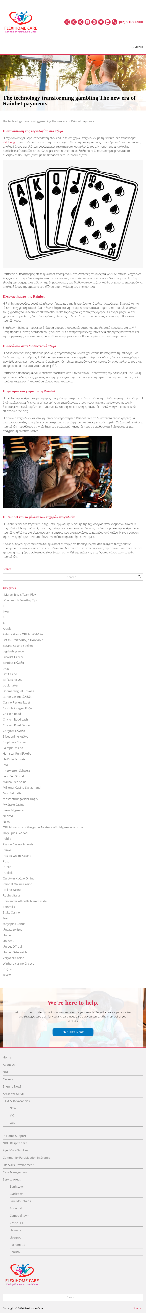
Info (5, 765)
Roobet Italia (11, 895)
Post (6, 861)
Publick (7, 873)
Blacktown (17, 1194)
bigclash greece (13, 651)
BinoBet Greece (13, 657)
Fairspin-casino (13, 748)
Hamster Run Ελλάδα (17, 753)
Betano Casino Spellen (18, 646)
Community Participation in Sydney (26, 1158)
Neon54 (8, 816)
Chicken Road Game (16, 725)
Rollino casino (12, 890)
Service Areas (12, 1179)
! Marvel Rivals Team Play (19, 595)
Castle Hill (16, 1223)
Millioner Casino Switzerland (22, 788)
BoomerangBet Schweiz (18, 691)
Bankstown (17, 1186)
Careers (8, 1079)
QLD (12, 1123)
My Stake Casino (14, 805)
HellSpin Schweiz (14, 759)
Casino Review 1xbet (16, 702)
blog (6, 668)
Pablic (7, 839)
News (6, 822)
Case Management (15, 1172)
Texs (6, 918)
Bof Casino (10, 674)
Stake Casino (11, 912)
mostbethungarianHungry (20, 799)
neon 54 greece (13, 810)
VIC (12, 1115)
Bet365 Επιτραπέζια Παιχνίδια (23, 640)
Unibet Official (12, 946)
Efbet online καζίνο (15, 736)
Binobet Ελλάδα (13, 663)
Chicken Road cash (15, 719)
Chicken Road (12, 714)
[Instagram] (94, 22)
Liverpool (16, 1237)
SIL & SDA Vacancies (16, 1101)
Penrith (15, 1252)
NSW (13, 1108)
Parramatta (17, 1245)
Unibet (7, 935)
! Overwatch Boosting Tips (20, 600)
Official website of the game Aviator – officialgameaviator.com (44, 827)
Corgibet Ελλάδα (14, 731)
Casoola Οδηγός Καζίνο (18, 708)
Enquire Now (73, 1032)
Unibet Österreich (15, 952)
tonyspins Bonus (14, 924)
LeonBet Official (13, 776)
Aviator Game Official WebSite (23, 634)
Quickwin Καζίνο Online (18, 878)
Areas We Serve (13, 1094)
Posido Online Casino (17, 856)
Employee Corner (14, 742)
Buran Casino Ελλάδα (17, 697)
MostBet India (12, 793)
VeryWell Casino (13, 958)
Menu (138, 47)
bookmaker (10, 685)
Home (7, 1057)
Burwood (16, 1208)
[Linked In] (107, 22)
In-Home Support (14, 1136)
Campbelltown (19, 1216)
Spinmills (9, 907)
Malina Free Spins (14, 782)
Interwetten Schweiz (16, 771)
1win (6, 612)
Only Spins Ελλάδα (15, 833)
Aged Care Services (15, 1150)
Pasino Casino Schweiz (18, 844)
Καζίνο (7, 969)
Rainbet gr (9, 142)
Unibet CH (10, 941)
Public (7, 867)
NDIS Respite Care (15, 1143)
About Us (9, 1065)
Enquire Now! (12, 1086)
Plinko (7, 850)
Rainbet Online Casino (17, 884)
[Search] (139, 577)
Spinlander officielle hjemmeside (25, 901)
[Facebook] (87, 22)
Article (7, 629)
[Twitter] (101, 22)
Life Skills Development (18, 1165)
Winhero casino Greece (18, 964)
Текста (7, 975)
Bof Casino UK (12, 680)
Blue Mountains (20, 1201)
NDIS (6, 1072)
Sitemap (138, 1308)
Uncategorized (12, 929)
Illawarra (15, 1230)
